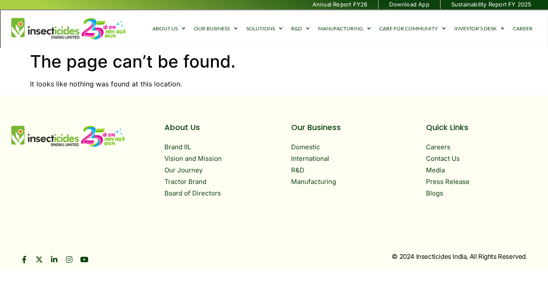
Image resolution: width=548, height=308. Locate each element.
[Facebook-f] (24, 259)
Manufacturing (340, 28)
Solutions (260, 28)
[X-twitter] (39, 259)
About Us (165, 28)
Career (523, 28)
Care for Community (408, 28)
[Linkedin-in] (54, 259)
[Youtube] (84, 259)
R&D (296, 28)
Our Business (212, 28)
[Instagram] (69, 259)
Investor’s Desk (475, 28)
